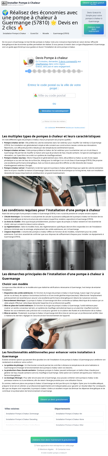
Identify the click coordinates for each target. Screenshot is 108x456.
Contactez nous (64, 449)
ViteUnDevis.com (69, 127)
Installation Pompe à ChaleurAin (69, 413)
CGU (46, 127)
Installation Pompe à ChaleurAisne (70, 419)
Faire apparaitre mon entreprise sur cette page (55, 445)
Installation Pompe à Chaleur (14, 33)
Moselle (46, 33)
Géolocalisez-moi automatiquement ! (55, 111)
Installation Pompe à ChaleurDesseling (21, 419)
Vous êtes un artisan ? (79, 127)
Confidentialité (51, 127)
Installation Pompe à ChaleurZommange (22, 413)
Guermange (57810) (61, 33)
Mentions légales (47, 449)
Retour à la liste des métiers (54, 121)
